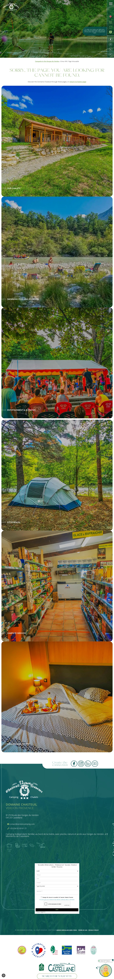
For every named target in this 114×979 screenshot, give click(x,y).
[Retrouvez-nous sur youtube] (110, 54)
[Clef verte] (67, 950)
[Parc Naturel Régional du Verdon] (54, 950)
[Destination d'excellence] (38, 950)
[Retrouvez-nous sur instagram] (110, 44)
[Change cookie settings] (3, 975)
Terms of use (83, 930)
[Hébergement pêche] (22, 950)
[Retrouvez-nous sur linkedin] (110, 49)
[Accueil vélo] (41, 967)
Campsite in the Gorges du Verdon (47, 61)
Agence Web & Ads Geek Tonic (66, 930)
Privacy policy (93, 930)
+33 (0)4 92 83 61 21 (18, 828)
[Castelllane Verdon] (61, 967)
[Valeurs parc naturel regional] (93, 950)
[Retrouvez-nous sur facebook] (110, 39)
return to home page (77, 82)
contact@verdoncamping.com (22, 824)
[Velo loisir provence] (81, 950)
